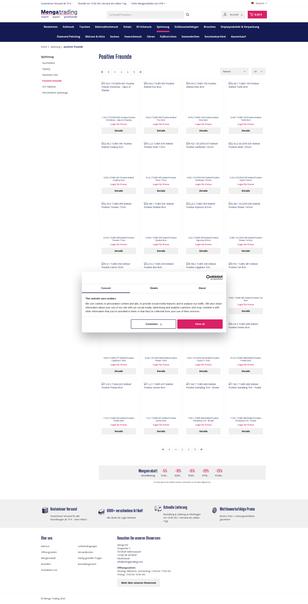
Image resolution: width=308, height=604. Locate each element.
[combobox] (145, 14)
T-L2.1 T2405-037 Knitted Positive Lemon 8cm (161, 419)
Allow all (200, 324)
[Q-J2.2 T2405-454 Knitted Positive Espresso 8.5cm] (203, 218)
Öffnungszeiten (49, 552)
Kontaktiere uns (49, 569)
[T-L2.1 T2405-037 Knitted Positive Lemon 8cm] (161, 398)
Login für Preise (119, 124)
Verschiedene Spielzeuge (55, 92)
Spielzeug (47, 57)
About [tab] (202, 288)
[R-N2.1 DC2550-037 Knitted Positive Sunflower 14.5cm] (203, 158)
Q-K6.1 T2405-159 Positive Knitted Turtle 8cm (246, 118)
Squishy (46, 68)
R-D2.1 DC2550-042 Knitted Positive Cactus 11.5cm (203, 359)
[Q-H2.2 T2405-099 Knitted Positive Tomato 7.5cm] (119, 218)
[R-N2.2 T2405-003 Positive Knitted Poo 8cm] (161, 98)
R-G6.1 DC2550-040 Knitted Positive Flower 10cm (161, 359)
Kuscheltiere (48, 62)
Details (119, 130)
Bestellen (46, 564)
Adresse (45, 546)
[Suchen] (187, 14)
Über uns (46, 538)
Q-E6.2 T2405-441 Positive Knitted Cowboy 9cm (118, 179)
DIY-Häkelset (49, 86)
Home (44, 46)
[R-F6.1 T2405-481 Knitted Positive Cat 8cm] (246, 278)
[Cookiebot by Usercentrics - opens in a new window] (209, 277)
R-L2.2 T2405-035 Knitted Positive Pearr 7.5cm (161, 179)
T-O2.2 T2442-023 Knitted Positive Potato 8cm (118, 419)
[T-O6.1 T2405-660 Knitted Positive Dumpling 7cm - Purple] (246, 398)
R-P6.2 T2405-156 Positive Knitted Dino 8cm (203, 118)
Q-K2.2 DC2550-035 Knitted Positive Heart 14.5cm (246, 179)
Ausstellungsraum (87, 564)
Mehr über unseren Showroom (138, 582)
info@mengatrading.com (130, 561)
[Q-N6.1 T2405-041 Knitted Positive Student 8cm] (161, 218)
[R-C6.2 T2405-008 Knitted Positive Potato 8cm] (246, 338)
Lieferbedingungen (87, 546)
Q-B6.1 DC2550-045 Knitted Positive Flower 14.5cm (246, 239)
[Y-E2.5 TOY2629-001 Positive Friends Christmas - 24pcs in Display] (119, 98)
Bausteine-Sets (50, 74)
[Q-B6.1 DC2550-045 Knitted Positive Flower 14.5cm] (246, 218)
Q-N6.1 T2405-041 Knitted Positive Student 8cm (161, 239)
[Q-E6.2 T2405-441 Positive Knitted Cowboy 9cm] (119, 158)
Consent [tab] (106, 288)
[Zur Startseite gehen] (59, 14)
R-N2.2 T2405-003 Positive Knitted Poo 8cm (161, 118)
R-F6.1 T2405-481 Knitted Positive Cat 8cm (246, 299)
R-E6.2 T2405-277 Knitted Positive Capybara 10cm (119, 359)
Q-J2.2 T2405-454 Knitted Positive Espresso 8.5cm (203, 239)
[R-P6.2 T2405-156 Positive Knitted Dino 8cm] (203, 98)
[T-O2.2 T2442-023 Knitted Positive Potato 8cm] (119, 398)
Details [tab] (154, 288)
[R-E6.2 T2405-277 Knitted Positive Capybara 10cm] (119, 338)
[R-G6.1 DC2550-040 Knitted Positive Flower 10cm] (161, 338)
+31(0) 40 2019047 (127, 555)
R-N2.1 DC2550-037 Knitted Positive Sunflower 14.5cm (203, 179)
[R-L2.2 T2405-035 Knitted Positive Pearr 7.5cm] (161, 158)
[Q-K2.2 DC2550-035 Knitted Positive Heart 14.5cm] (246, 158)
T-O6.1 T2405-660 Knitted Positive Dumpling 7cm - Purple (246, 419)
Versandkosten (85, 552)
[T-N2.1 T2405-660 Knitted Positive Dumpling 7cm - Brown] (203, 398)
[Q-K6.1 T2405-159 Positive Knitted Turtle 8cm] (246, 98)
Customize (152, 324)
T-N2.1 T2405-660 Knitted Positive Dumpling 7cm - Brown (203, 419)
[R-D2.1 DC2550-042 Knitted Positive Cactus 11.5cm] (203, 338)
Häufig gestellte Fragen (90, 558)
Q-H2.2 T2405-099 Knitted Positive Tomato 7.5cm (118, 239)
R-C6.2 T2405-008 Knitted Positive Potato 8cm (246, 359)
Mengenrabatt (48, 558)
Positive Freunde (52, 80)
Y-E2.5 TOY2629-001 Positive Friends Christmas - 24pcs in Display (118, 118)
